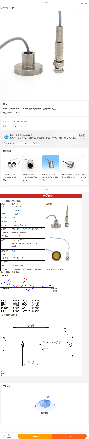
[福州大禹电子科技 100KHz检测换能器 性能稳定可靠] (11, 163)
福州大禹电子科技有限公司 (21, 135)
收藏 (82, 138)
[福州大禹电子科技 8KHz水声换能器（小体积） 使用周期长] (70, 163)
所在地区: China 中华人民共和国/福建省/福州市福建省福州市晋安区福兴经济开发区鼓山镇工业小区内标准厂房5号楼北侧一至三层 (43, 138)
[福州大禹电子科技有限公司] (6, 136)
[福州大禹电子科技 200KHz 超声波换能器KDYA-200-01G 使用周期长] (50, 163)
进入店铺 (82, 135)
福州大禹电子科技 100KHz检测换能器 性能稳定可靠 (11, 177)
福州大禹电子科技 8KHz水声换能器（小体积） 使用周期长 (70, 177)
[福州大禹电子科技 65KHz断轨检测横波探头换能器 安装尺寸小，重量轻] (31, 163)
